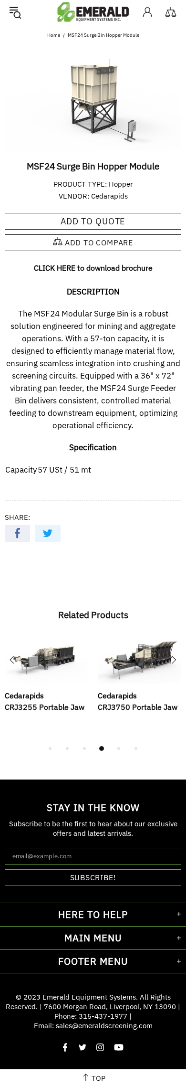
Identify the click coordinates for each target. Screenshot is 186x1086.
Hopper (121, 184)
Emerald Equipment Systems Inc (93, 11)
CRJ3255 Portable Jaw (44, 707)
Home (53, 35)
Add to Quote (93, 221)
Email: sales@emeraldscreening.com (93, 1025)
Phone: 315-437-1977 (90, 1016)
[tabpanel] (46, 685)
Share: (17, 517)
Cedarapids (109, 195)
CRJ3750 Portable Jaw (137, 707)
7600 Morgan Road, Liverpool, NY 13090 (110, 1006)
